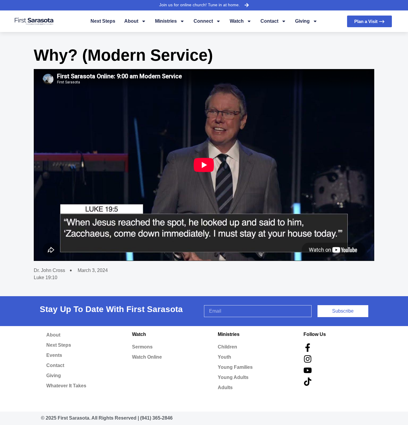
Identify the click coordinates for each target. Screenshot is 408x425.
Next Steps (103, 21)
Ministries (166, 21)
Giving (302, 21)
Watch (237, 21)
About (131, 21)
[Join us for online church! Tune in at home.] (246, 5)
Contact (269, 21)
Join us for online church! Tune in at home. (199, 4)
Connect (203, 21)
